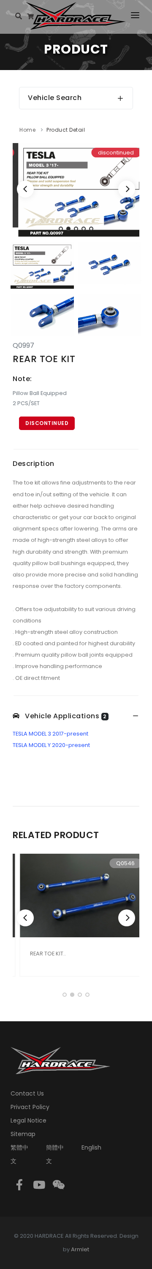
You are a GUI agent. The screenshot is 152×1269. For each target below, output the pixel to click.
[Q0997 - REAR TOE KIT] (76, 190)
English (91, 1147)
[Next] (126, 189)
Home (27, 129)
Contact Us (27, 1093)
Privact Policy (30, 1107)
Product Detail (65, 129)
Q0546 (119, 863)
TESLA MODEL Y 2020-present (51, 745)
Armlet (80, 1249)
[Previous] (25, 189)
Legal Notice (28, 1120)
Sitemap (23, 1134)
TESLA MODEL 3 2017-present (50, 733)
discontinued (46, 423)
